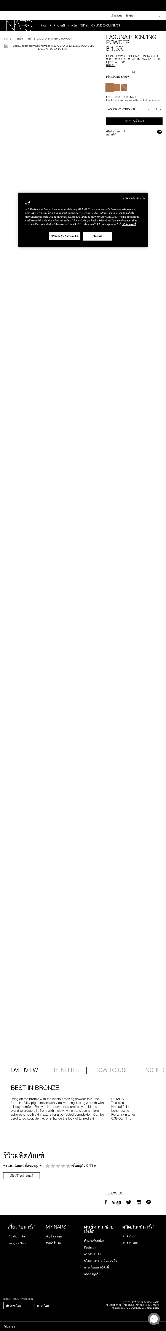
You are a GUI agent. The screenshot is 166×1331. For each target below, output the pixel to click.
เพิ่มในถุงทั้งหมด (134, 121)
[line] (148, 1202)
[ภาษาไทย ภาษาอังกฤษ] (49, 1305)
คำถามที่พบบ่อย (94, 1240)
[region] (83, 220)
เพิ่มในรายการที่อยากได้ (116, 133)
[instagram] (139, 1202)
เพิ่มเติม (110, 65)
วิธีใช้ (84, 25)
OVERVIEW (24, 1070)
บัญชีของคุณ (54, 1236)
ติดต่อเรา (90, 1247)
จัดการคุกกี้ (91, 1274)
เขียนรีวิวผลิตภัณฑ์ (117, 77)
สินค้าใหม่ (129, 1236)
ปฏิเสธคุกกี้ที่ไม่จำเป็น (134, 197)
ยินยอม (97, 236)
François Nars (17, 1243)
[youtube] (116, 1202)
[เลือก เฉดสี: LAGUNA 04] (124, 87)
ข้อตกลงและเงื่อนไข (147, 1304)
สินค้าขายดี (57, 25)
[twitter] (129, 1202)
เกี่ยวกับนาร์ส (16, 1236)
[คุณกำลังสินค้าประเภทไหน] (158, 26)
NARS (7, 38)
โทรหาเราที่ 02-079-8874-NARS (141, 1302)
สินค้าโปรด (53, 1243)
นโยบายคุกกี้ (129, 224)
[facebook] (106, 1202)
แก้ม (29, 38)
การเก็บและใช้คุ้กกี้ (96, 1267)
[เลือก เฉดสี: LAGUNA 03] (116, 87)
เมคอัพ (72, 25)
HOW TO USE (111, 1070)
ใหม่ (43, 25)
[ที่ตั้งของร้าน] (149, 16)
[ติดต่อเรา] (142, 15)
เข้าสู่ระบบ (117, 15)
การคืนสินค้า (92, 1254)
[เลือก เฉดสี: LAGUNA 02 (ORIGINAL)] (109, 87)
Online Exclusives (105, 25)
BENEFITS (66, 1070)
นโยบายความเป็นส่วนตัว (100, 1260)
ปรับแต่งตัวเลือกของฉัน (64, 236)
